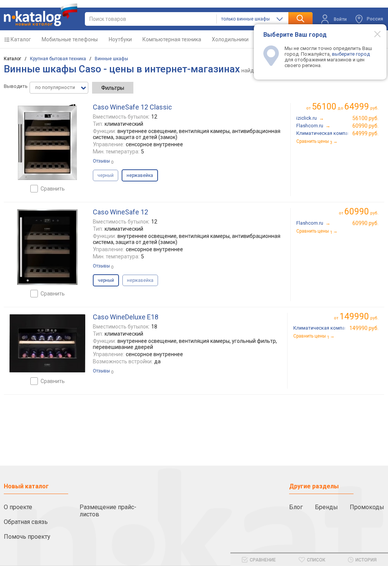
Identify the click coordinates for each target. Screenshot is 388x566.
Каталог (21, 39)
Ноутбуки (120, 39)
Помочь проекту (27, 536)
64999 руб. (365, 133)
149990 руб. (364, 328)
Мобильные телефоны (70, 39)
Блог (296, 507)
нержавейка (140, 280)
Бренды (326, 507)
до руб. (345, 107)
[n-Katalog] (40, 14)
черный (105, 175)
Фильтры (112, 87)
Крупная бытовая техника (58, 58)
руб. (361, 211)
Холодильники (230, 39)
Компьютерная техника (171, 39)
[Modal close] (373, 33)
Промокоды (367, 507)
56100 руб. (365, 118)
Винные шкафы (111, 58)
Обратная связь (26, 521)
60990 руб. (365, 126)
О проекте (18, 507)
